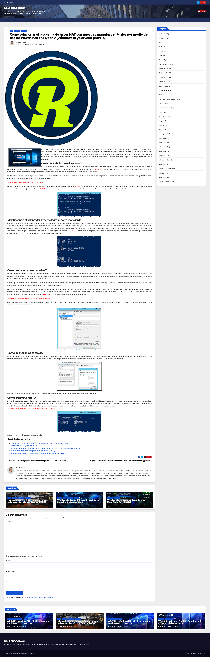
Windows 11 (21, 497)
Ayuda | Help (31, 20)
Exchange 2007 (163, 73)
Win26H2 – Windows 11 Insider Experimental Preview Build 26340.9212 (129, 622)
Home (8, 20)
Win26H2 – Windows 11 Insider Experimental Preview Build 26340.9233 (28, 622)
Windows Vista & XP (165, 181)
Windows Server (164, 177)
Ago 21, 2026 (12, 505)
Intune (9, 497)
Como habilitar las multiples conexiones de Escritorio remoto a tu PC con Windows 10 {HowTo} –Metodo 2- (46, 448)
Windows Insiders (164, 173)
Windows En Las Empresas (167, 168)
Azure (161, 55)
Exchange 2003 (163, 68)
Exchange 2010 (163, 77)
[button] (205, 20)
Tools (65, 497)
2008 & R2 (162, 38)
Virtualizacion (17, 30)
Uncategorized (163, 134)
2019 (11, 30)
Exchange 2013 (163, 81)
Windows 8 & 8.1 (164, 160)
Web (7, 582)
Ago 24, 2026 (11, 626)
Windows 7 (162, 155)
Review (161, 112)
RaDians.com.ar (14, 8)
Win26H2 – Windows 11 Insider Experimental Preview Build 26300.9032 (179, 622)
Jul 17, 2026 (62, 505)
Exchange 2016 (163, 86)
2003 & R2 (162, 34)
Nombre (8, 560)
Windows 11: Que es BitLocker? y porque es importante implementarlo (78, 501)
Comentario (9, 521)
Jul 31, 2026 (163, 626)
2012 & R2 (162, 42)
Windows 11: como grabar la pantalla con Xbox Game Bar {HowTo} (126, 501)
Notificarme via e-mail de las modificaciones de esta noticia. (24, 556)
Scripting (161, 121)
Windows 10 (23, 30)
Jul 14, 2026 (112, 505)
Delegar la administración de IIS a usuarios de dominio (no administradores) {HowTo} (38, 453)
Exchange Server (164, 90)
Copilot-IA (162, 60)
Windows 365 (27, 497)
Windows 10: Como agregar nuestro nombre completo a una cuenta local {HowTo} (38, 461)
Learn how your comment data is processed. (41, 597)
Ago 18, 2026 (112, 626)
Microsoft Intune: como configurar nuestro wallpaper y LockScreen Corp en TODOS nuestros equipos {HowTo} (27, 502)
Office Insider (163, 103)
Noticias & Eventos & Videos (167, 99)
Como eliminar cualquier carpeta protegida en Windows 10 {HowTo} (33, 451)
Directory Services (164, 64)
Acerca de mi (18, 20)
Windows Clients (164, 164)
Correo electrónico (11, 571)
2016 (160, 47)
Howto (28, 44)
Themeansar (32, 653)
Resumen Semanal (165, 108)
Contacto (43, 20)
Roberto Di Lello (22, 42)
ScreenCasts (163, 116)
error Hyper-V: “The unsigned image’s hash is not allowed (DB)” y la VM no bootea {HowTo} (40, 443)
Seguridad (60, 497)
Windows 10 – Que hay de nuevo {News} (24, 446)
